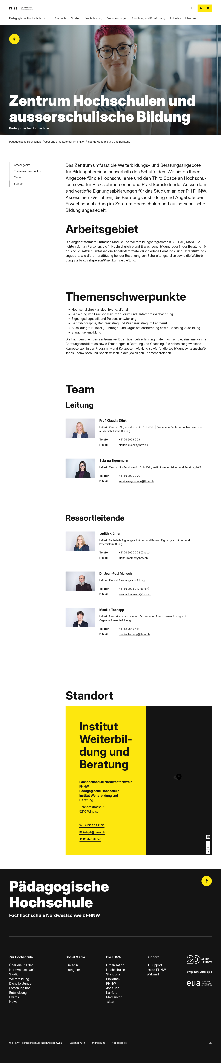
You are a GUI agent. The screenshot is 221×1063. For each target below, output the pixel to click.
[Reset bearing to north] (208, 851)
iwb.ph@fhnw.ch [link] (94, 832)
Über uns (190, 18)
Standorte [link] (113, 974)
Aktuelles (175, 18)
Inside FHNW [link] (156, 970)
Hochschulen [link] (115, 970)
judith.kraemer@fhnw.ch (133, 557)
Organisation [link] (115, 965)
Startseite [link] (60, 18)
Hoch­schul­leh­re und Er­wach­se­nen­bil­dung (141, 246)
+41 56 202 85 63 (129, 439)
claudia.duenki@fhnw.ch (133, 445)
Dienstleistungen (117, 18)
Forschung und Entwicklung (148, 18)
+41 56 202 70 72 (129, 552)
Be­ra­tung (194, 246)
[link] (21, 8)
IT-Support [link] (154, 965)
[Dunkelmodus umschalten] (201, 8)
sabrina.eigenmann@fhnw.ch (136, 481)
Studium (76, 18)
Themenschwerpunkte (27, 171)
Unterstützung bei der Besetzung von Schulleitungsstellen (134, 256)
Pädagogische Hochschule (25, 18)
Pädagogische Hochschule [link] (25, 141)
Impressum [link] (98, 1042)
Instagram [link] (73, 970)
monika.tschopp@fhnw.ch (134, 634)
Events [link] (14, 997)
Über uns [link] (49, 141)
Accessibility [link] (119, 1042)
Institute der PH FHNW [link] (71, 141)
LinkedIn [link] (72, 965)
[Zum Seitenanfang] (206, 881)
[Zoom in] (208, 843)
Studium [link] (15, 974)
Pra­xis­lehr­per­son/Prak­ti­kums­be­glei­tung (107, 260)
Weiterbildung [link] (19, 979)
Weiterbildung (94, 18)
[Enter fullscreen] (208, 837)
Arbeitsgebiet (22, 165)
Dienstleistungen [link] (21, 983)
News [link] (13, 1002)
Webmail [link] (153, 974)
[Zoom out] (208, 847)
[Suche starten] (208, 8)
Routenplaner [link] (92, 839)
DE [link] (191, 8)
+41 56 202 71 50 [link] (93, 825)
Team (17, 177)
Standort (19, 183)
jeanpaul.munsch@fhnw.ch (135, 594)
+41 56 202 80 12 (129, 588)
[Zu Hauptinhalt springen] (14, 39)
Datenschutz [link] (77, 1042)
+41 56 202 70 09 (129, 475)
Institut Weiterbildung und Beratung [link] (108, 141)
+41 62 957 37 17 (129, 628)
